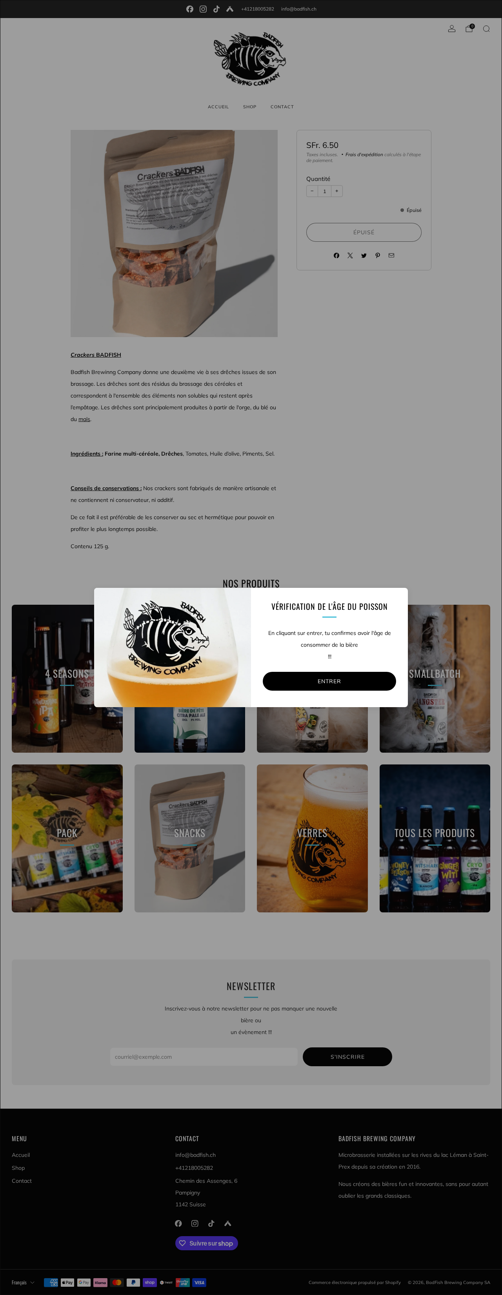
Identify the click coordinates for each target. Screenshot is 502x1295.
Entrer (329, 681)
